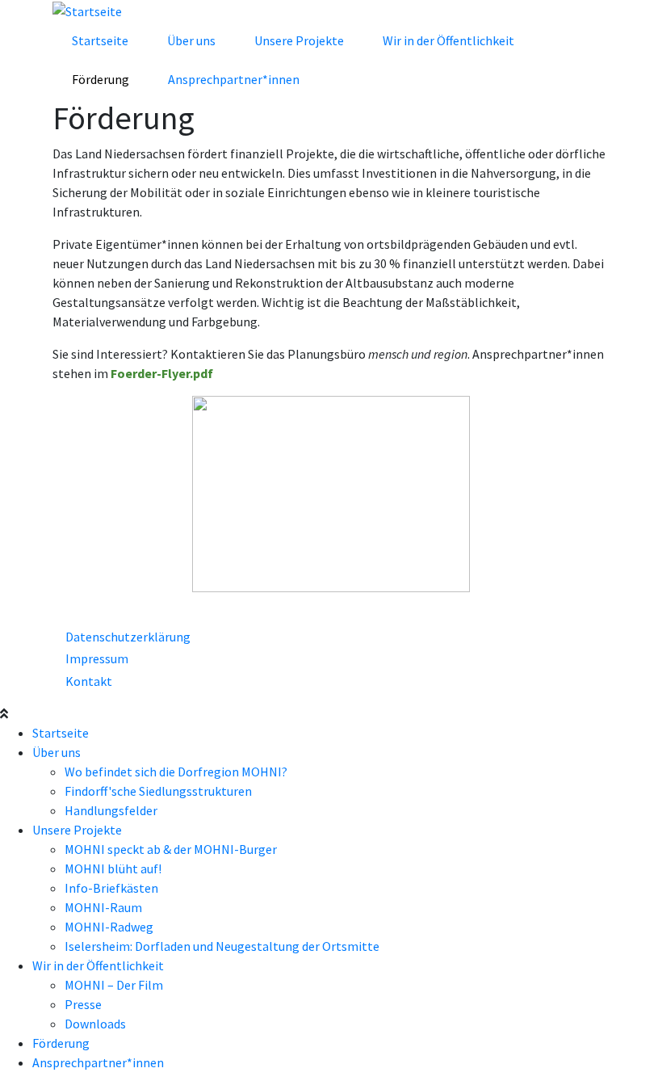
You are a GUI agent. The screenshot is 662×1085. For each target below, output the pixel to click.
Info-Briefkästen (111, 888)
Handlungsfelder (111, 810)
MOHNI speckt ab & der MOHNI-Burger (171, 849)
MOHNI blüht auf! (113, 868)
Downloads (95, 1024)
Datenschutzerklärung (128, 637)
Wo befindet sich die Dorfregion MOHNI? (176, 771)
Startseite (100, 40)
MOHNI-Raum (103, 907)
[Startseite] (87, 10)
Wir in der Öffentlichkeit (448, 40)
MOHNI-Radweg (109, 927)
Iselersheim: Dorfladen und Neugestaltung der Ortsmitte (222, 946)
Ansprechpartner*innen (234, 79)
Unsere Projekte (299, 40)
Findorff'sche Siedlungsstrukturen (158, 791)
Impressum (96, 658)
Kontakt (88, 681)
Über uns (191, 40)
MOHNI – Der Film (114, 985)
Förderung (100, 79)
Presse (83, 1004)
